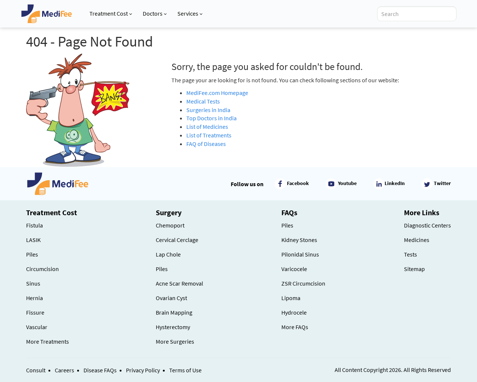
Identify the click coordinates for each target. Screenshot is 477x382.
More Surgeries (175, 341)
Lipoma (290, 298)
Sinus (33, 283)
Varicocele (294, 269)
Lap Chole (168, 254)
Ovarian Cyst (171, 298)
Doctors (152, 13)
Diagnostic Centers (427, 225)
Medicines (416, 239)
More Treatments (47, 341)
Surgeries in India (208, 110)
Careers (64, 370)
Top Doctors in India (211, 118)
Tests (410, 254)
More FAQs (294, 327)
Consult (35, 370)
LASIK (33, 239)
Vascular (36, 327)
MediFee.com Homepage (217, 92)
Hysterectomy (173, 327)
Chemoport (170, 225)
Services (187, 13)
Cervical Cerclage (177, 239)
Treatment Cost (108, 13)
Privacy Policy (143, 370)
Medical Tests (203, 101)
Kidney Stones (299, 239)
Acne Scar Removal (179, 283)
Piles (32, 254)
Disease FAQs (100, 370)
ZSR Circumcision (303, 283)
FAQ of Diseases (206, 143)
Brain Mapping (174, 312)
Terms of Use (185, 370)
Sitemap (414, 269)
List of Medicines (207, 126)
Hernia (34, 298)
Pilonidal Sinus (300, 254)
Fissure (35, 312)
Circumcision (42, 269)
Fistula (34, 225)
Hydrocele (294, 312)
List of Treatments (208, 135)
